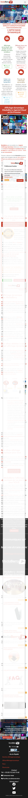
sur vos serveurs (7, 152)
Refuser (7, 180)
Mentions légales (9, 177)
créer (18, 157)
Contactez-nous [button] (8, 737)
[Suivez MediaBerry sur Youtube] (14, 793)
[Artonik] (15, 746)
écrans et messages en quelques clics (13, 149)
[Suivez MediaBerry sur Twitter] (14, 789)
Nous (3, 764)
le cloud (3, 150)
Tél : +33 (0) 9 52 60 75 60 (10, 772)
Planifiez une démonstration (11, 778)
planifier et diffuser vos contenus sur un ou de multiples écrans (13, 158)
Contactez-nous (8, 775)
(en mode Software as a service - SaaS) (16, 150)
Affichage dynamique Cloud (21, 94)
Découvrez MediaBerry (7, 66)
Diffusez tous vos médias (21, 66)
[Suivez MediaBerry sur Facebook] (14, 785)
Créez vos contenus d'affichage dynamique (7, 100)
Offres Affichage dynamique (10, 760)
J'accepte (20, 180)
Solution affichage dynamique (11, 757)
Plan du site (5, 767)
